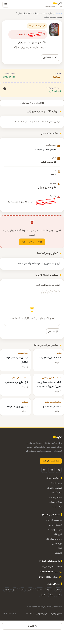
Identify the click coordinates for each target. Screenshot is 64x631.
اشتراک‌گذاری (49, 57)
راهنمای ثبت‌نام (55, 497)
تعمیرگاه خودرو (55, 525)
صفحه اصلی (57, 13)
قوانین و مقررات (56, 613)
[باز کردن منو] (5, 4)
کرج (14, 589)
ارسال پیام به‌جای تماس (31, 103)
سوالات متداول (55, 502)
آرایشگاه (58, 553)
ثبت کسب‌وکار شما (51, 461)
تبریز (22, 589)
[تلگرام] (51, 470)
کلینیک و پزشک (55, 529)
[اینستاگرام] (59, 470)
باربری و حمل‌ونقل (54, 539)
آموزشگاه (58, 534)
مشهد (49, 589)
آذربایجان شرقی (24, 13)
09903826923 (46, 572)
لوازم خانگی (57, 543)
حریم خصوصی (41, 613)
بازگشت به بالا (8, 613)
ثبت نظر (52, 331)
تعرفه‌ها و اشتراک (54, 488)
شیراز (30, 589)
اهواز (7, 589)
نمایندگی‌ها (57, 493)
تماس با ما (57, 507)
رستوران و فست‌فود (53, 520)
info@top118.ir (45, 577)
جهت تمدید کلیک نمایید (32, 241)
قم (59, 594)
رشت (51, 594)
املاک (59, 548)
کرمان (43, 594)
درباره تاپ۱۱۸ (56, 483)
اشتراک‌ (31, 626)
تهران (58, 589)
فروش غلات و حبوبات (42, 13)
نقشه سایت (29, 613)
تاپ (53, 4)
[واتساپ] (44, 470)
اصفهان (39, 589)
